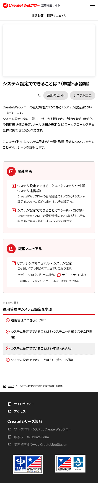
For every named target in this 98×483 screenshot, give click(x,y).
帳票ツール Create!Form (31, 437)
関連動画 (38, 15)
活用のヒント (55, 95)
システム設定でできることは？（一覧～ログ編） (42, 360)
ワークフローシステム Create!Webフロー (43, 429)
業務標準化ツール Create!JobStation (40, 444)
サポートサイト (71, 275)
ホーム (11, 386)
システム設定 (83, 95)
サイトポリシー (24, 404)
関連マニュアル (57, 15)
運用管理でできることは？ (28, 320)
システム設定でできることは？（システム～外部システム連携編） (51, 334)
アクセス (20, 411)
